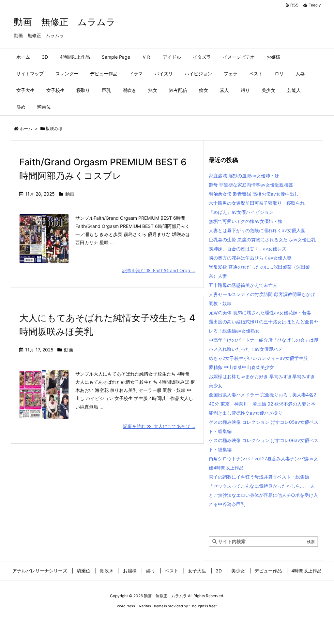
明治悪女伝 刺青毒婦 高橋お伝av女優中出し (254, 194)
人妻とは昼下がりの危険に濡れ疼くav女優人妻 (257, 230)
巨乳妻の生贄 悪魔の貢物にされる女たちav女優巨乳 (262, 239)
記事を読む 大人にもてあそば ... (159, 426)
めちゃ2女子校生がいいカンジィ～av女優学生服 (258, 358)
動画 (69, 194)
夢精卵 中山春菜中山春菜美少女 (241, 367)
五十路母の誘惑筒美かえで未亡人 (243, 285)
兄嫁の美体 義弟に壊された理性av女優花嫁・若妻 (260, 312)
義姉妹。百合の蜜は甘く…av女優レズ (247, 248)
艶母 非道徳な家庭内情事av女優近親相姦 (251, 184)
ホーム (26, 128)
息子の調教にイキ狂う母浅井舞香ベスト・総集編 (259, 477)
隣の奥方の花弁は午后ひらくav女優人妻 (250, 257)
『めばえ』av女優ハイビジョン (241, 212)
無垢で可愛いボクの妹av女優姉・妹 (245, 221)
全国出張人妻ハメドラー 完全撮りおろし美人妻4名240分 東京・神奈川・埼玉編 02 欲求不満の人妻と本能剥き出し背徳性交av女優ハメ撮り (262, 404)
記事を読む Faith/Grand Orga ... (158, 270)
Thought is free (202, 606)
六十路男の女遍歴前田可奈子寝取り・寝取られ (257, 203)
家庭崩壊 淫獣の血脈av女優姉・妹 (244, 175)
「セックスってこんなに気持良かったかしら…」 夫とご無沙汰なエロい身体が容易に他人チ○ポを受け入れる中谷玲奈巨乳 (263, 495)
